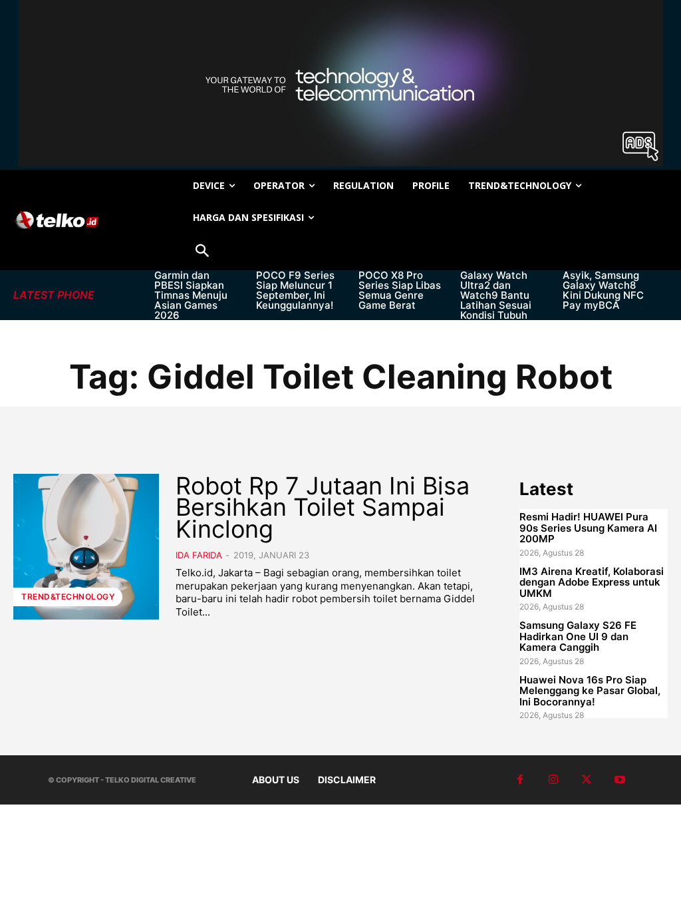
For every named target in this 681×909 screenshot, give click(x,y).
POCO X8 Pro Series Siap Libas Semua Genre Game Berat (399, 290)
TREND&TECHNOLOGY (67, 597)
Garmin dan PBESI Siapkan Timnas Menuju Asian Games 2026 (190, 295)
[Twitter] (586, 780)
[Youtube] (620, 780)
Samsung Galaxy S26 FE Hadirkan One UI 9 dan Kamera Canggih (577, 636)
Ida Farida (199, 555)
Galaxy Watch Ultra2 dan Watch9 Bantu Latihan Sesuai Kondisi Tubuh (495, 295)
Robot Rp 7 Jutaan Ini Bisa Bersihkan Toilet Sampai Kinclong (323, 507)
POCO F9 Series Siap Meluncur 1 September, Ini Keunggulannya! (295, 290)
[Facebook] (520, 780)
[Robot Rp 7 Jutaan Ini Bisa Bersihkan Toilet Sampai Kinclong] (86, 547)
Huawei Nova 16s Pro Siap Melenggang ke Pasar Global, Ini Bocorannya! (589, 690)
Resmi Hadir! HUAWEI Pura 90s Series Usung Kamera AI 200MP (588, 527)
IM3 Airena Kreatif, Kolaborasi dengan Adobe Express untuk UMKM (591, 582)
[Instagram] (553, 780)
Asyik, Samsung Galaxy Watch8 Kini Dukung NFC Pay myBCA (603, 290)
